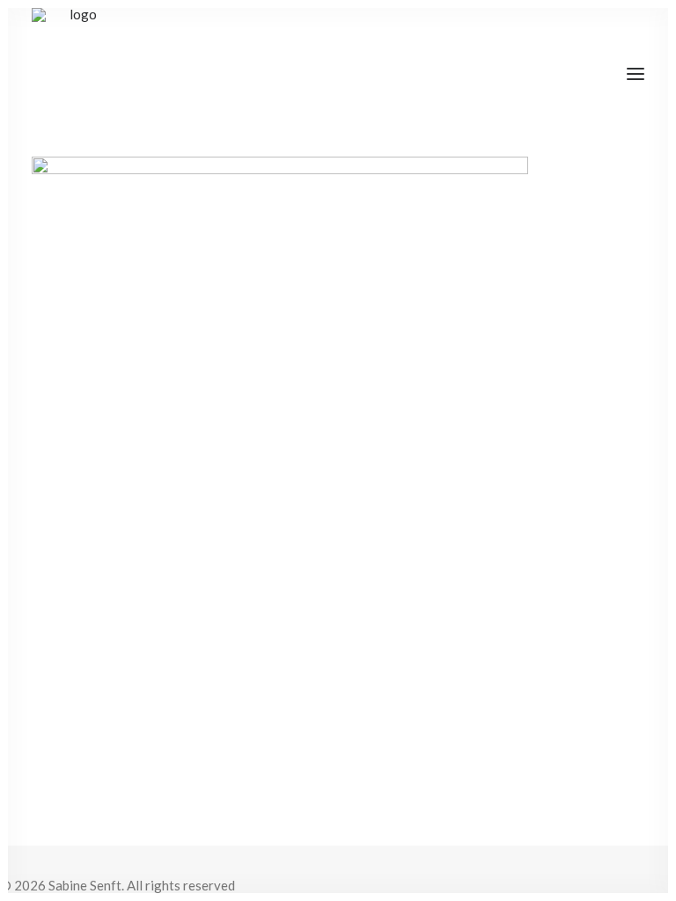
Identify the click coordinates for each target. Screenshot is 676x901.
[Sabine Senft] (76, 74)
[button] (635, 74)
